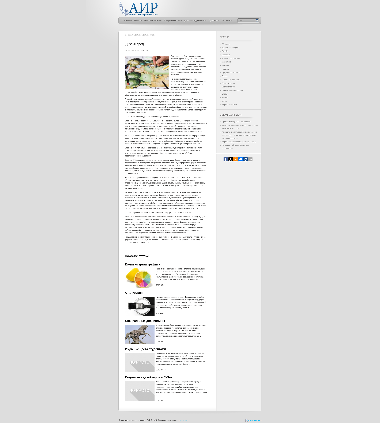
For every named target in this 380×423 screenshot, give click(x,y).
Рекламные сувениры (231, 80)
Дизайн (138, 35)
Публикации (214, 20)
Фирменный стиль (229, 105)
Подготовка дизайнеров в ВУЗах (148, 377)
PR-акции (225, 44)
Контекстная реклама (231, 58)
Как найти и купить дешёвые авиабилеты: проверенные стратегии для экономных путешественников (239, 135)
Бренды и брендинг (230, 48)
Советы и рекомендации (232, 90)
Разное (225, 76)
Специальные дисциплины (145, 321)
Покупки (225, 69)
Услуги (224, 101)
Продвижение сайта (173, 20)
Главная (129, 35)
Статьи (225, 94)
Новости (138, 20)
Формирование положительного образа (239, 142)
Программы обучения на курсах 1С (236, 122)
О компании (127, 20)
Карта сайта (227, 20)
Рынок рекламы (228, 83)
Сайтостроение (228, 87)
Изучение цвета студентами (145, 349)
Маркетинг (226, 62)
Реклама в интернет (153, 20)
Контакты (183, 420)
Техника (225, 98)
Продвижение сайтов (231, 73)
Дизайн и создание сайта (195, 20)
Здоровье (226, 55)
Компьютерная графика (142, 264)
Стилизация (134, 292)
